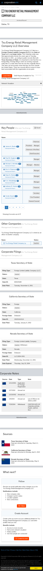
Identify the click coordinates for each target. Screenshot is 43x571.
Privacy (12, 550)
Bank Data (25, 550)
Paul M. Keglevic (12, 158)
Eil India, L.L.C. (22, 98)
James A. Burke (11, 146)
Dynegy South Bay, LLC (13, 99)
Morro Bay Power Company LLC (17, 102)
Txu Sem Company (17, 99)
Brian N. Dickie (11, 175)
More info (16, 569)
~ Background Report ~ (10, 148)
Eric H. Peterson (13, 96)
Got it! (36, 568)
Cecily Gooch (26, 97)
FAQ (36, 550)
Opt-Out (18, 550)
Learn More (7, 76)
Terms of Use (5, 550)
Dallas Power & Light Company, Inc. (36, 98)
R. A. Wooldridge (11, 181)
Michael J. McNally (12, 164)
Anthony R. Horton (12, 186)
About (32, 550)
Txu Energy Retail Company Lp (11, 93)
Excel (38, 128)
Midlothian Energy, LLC (26, 101)
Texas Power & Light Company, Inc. (9, 99)
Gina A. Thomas (22, 101)
